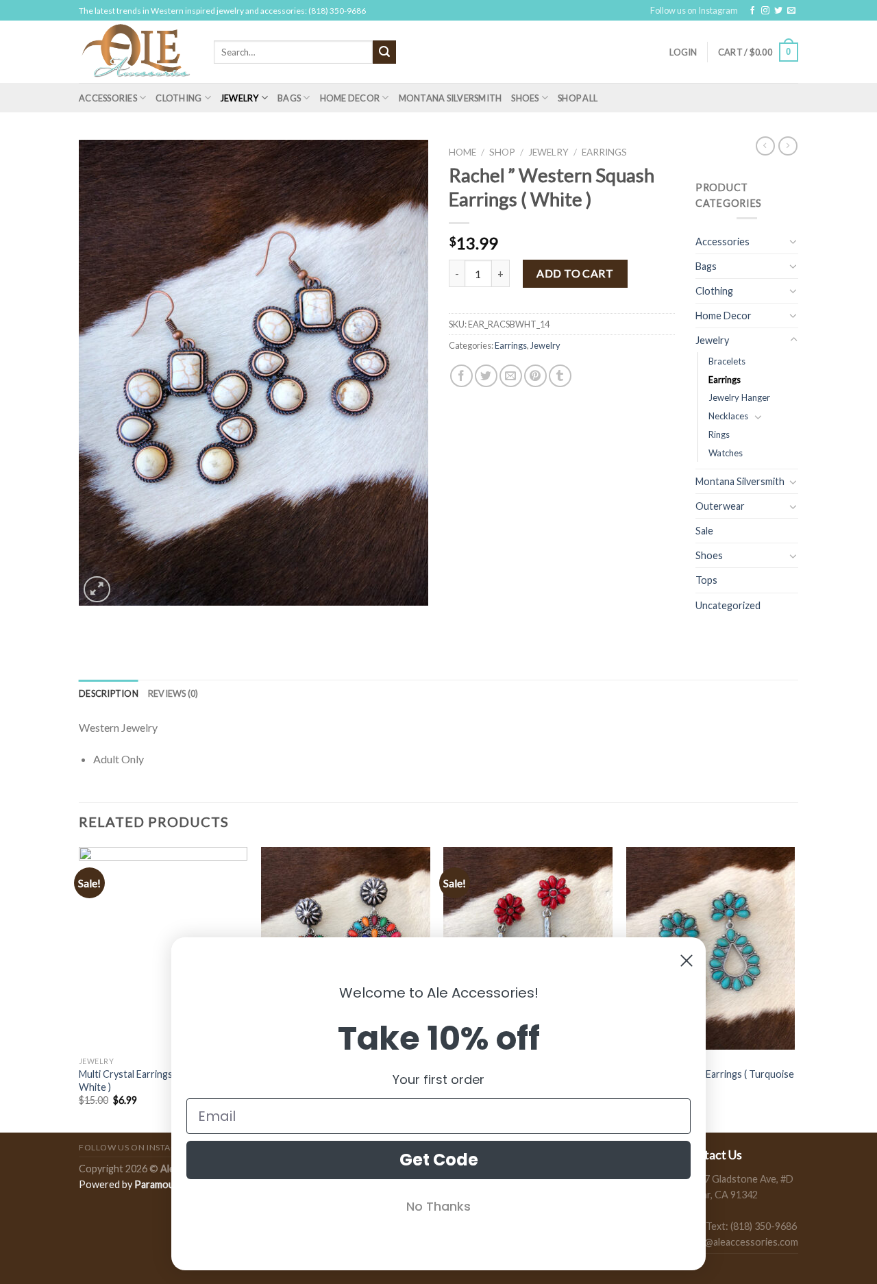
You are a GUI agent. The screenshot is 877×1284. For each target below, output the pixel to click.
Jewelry (240, 97)
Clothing (178, 97)
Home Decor (350, 97)
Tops (706, 580)
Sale (704, 530)
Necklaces (728, 415)
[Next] (794, 988)
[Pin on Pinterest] (535, 376)
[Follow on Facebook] (752, 11)
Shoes (525, 97)
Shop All (577, 97)
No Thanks (438, 1206)
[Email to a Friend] (510, 376)
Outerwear (720, 506)
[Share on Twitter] (486, 376)
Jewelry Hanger (739, 397)
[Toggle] (793, 241)
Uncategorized (728, 605)
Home (462, 152)
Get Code (438, 1159)
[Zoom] (97, 589)
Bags (289, 97)
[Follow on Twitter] (778, 11)
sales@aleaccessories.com (740, 1242)
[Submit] (384, 52)
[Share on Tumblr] (560, 376)
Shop (502, 152)
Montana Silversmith (450, 97)
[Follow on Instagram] (765, 11)
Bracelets (726, 361)
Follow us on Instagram (694, 10)
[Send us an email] (791, 11)
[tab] (108, 693)
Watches (725, 452)
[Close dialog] (687, 961)
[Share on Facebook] (461, 376)
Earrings (604, 152)
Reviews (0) (173, 693)
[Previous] (79, 988)
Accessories (108, 97)
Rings (719, 434)
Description (108, 693)
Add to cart (574, 273)
